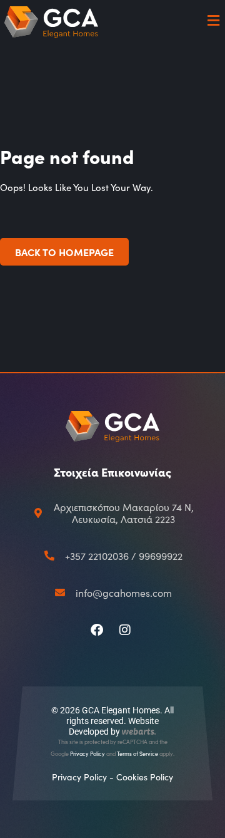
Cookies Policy (144, 777)
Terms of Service (137, 753)
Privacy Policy (87, 753)
